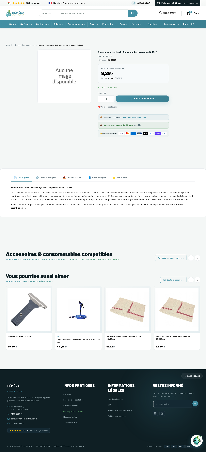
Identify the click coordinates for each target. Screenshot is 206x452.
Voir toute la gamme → (173, 280)
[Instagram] (162, 413)
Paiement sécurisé (71, 405)
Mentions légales (115, 399)
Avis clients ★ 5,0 (71, 422)
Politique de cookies (117, 416)
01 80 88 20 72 (17, 414)
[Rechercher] (133, 13)
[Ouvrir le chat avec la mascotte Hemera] (197, 440)
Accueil (9, 45)
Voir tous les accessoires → (171, 258)
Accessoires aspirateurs (25, 45)
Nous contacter (70, 417)
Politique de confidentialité (120, 410)
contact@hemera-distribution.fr (24, 418)
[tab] (21, 178)
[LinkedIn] (155, 413)
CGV (109, 404)
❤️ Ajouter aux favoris (107, 107)
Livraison (67, 394)
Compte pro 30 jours (74, 411)
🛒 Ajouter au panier (142, 98)
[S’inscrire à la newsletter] (195, 403)
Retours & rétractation (73, 400)
